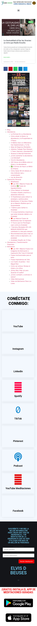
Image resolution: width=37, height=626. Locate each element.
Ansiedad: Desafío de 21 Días (21, 240)
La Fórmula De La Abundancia (21, 134)
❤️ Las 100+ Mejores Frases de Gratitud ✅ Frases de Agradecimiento (21, 186)
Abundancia (11, 132)
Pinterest (18, 441)
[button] (18, 10)
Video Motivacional (17, 279)
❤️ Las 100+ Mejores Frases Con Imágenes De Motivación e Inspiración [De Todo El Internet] (22, 251)
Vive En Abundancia (17, 160)
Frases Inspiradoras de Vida (20, 259)
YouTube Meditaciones (18, 488)
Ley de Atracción (16, 177)
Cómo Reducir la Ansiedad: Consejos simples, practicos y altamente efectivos (21, 192)
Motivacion (11, 246)
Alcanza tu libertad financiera (21, 153)
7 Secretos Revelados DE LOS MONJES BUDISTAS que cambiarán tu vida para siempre (21, 229)
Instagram (18, 348)
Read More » (7, 57)
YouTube (18, 326)
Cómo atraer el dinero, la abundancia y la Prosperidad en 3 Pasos (21, 138)
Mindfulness (15, 182)
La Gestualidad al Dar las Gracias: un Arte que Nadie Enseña (18, 41)
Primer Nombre (18, 546)
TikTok (18, 418)
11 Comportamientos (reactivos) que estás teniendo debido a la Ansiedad (22, 214)
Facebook (18, 510)
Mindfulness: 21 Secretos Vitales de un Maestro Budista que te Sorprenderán (22, 203)
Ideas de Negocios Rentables (21, 147)
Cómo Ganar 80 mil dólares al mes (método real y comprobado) (21, 173)
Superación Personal (14, 179)
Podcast (18, 465)
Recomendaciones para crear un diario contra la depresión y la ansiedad (22, 236)
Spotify (18, 396)
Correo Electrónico (18, 552)
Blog (8, 130)
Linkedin (18, 371)
